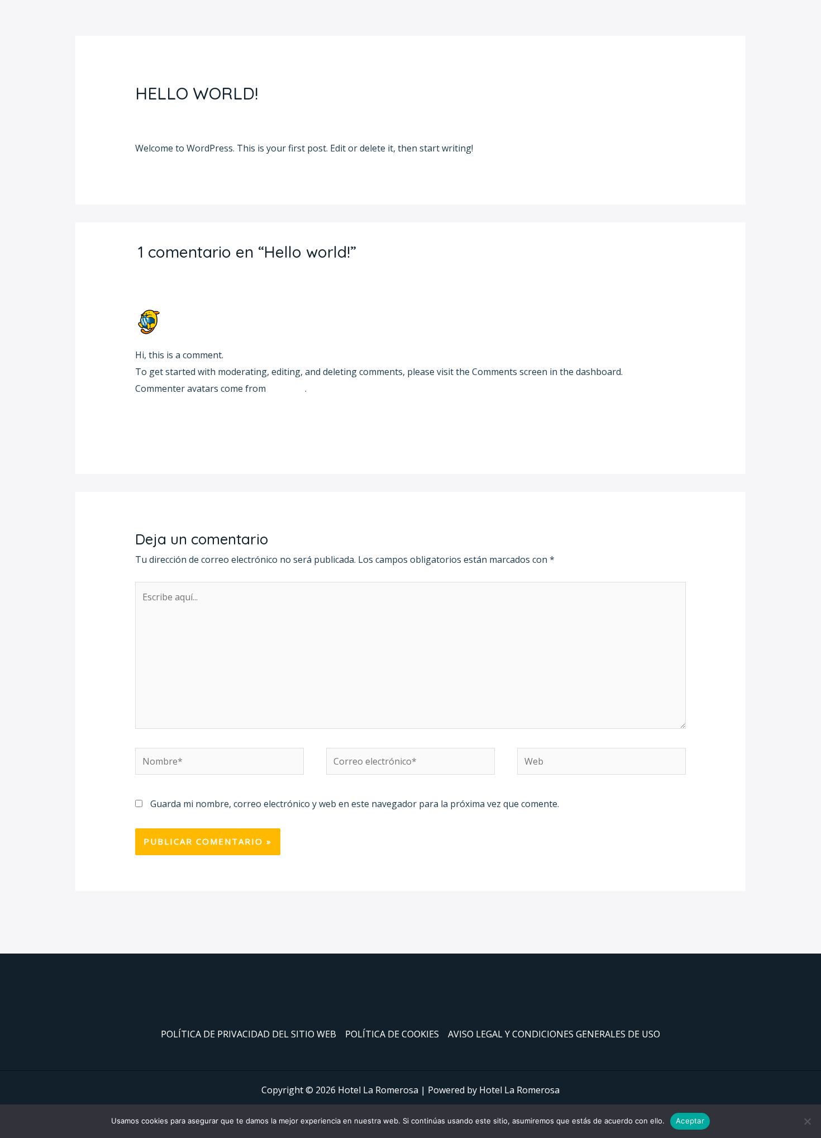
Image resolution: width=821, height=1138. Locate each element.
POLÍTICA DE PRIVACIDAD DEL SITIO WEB (248, 1034)
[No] (807, 1121)
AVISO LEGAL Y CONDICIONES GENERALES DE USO (554, 1034)
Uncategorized (229, 115)
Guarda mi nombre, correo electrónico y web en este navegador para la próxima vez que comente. (354, 804)
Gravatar (286, 388)
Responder (663, 420)
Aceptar (690, 1120)
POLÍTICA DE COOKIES (392, 1034)
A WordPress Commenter (223, 314)
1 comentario (162, 115)
